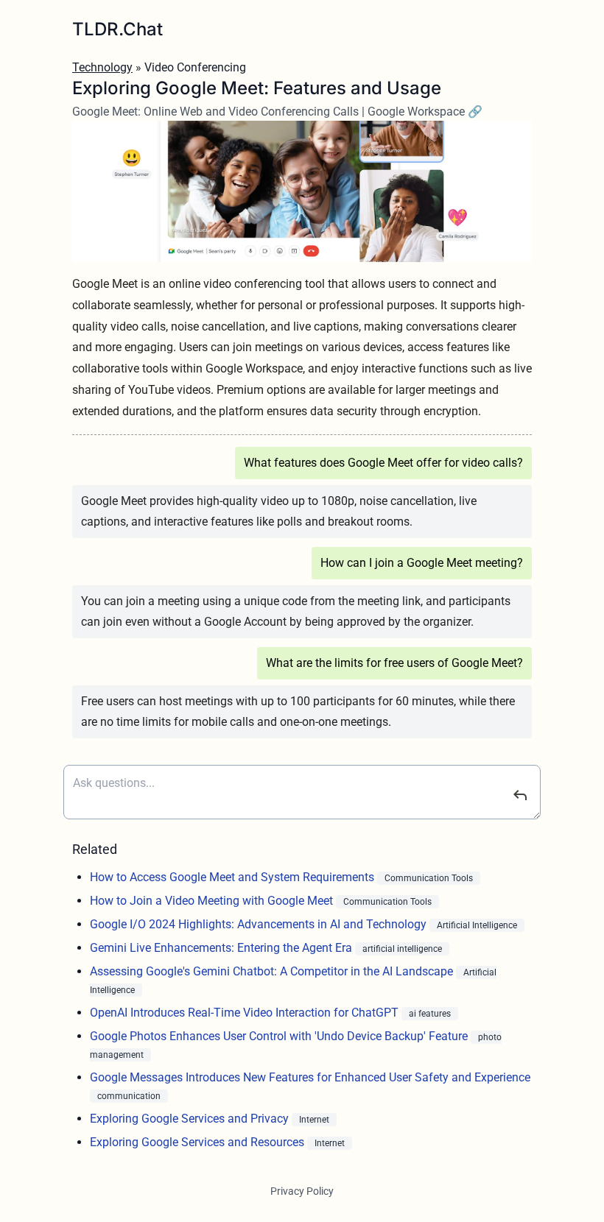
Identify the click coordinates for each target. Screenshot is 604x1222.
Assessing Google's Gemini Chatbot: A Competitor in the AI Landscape (273, 971)
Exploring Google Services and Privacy (191, 1119)
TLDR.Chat (117, 29)
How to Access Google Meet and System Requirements (233, 877)
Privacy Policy (302, 1191)
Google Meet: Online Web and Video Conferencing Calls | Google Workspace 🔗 (277, 112)
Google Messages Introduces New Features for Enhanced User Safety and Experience (310, 1077)
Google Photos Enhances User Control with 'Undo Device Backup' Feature (280, 1036)
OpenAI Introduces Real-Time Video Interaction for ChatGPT (245, 1013)
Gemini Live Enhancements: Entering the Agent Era (222, 948)
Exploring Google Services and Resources (198, 1142)
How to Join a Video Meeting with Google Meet (213, 901)
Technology (102, 67)
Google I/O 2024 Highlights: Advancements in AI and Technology (259, 924)
